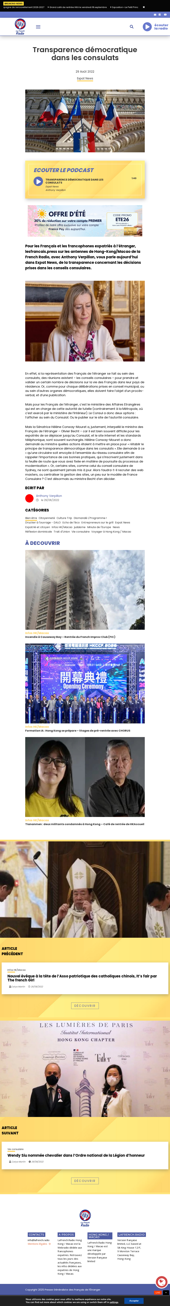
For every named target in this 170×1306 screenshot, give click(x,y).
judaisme (79, 527)
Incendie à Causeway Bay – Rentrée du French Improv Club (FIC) (70, 637)
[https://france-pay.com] (85, 220)
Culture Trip (64, 518)
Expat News (51, 186)
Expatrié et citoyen (37, 527)
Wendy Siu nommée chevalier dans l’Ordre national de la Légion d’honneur (76, 1155)
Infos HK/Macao (62, 527)
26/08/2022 (36, 986)
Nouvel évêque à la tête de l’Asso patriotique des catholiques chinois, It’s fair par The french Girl (82, 978)
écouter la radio (161, 27)
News (116, 527)
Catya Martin (18, 1161)
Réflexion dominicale (38, 532)
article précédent (12, 951)
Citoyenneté (47, 518)
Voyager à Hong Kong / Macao (111, 532)
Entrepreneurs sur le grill (97, 522)
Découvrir (85, 1006)
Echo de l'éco (71, 522)
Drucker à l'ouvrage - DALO (43, 522)
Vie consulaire (81, 532)
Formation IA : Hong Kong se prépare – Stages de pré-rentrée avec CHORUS (77, 731)
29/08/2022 (37, 1161)
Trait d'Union (62, 532)
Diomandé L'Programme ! (90, 518)
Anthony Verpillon (49, 496)
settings (114, 1302)
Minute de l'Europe (99, 527)
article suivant (10, 1130)
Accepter (134, 1300)
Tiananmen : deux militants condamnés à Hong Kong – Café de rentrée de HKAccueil (84, 824)
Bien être (31, 518)
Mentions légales (37, 1243)
